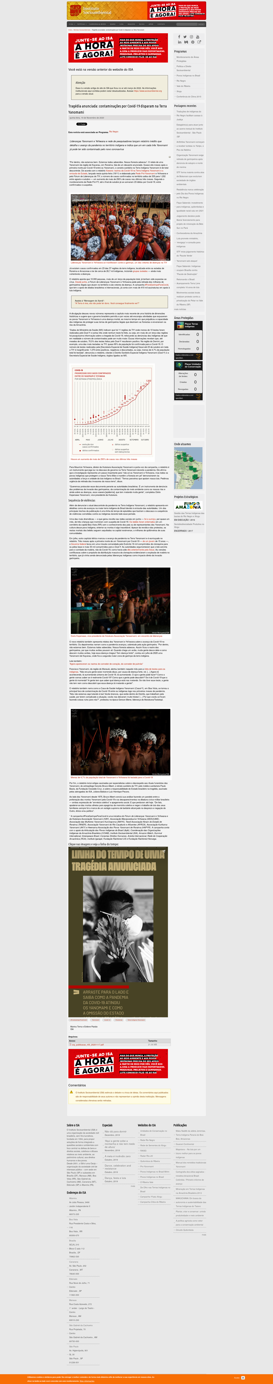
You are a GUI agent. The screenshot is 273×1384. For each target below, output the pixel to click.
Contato (161, 24)
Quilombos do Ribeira (150, 1161)
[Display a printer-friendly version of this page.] (169, 156)
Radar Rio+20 (146, 1155)
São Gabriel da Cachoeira (81, 1325)
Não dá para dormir (116, 1131)
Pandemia (119, 1020)
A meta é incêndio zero (118, 1156)
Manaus (72, 1300)
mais (133, 1186)
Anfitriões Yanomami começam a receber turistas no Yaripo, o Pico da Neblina (190, 145)
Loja (121, 24)
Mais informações (87, 1381)
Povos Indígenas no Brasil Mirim (154, 1171)
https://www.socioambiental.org (148, 90)
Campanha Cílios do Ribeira (153, 1201)
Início (70, 30)
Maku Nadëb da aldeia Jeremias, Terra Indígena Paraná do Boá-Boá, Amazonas (191, 1134)
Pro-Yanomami (147, 1166)
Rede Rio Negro (147, 1140)
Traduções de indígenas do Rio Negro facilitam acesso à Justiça (189, 115)
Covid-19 (107, 1020)
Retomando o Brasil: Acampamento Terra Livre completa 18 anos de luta (188, 283)
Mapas (112, 24)
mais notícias (180, 309)
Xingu (179, 91)
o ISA (71, 24)
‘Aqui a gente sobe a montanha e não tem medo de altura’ (120, 1144)
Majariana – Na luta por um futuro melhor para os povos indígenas (188, 1153)
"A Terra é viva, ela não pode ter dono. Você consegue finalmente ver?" (107, 303)
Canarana (73, 1261)
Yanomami (95, 1020)
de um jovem (149, 541)
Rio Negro (113, 131)
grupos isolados (140, 270)
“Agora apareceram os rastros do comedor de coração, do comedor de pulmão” (106, 663)
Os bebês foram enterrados (142, 521)
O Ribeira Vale (146, 1182)
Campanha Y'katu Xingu (151, 1196)
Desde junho (81, 281)
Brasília (72, 1240)
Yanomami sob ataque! (187, 260)
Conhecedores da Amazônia (189, 233)
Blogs (141, 24)
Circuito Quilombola (185, 1230)
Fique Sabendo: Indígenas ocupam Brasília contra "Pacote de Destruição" (188, 270)
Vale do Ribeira (183, 86)
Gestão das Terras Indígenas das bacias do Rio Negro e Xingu (189, 515)
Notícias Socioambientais (82, 30)
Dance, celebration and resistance (118, 1167)
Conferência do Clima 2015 (189, 96)
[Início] (90, 17)
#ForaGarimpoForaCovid (156, 284)
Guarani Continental (185, 1144)
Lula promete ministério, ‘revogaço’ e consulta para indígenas (188, 242)
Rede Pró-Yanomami (145, 173)
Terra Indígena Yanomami (136, 1020)
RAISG (143, 1150)
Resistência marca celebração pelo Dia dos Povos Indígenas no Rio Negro (190, 193)
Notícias (81, 24)
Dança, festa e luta (115, 1178)
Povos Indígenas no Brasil (188, 75)
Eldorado (73, 1279)
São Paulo (73, 1346)
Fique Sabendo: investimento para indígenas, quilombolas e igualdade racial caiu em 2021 (190, 206)
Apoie (151, 24)
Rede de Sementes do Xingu (153, 1145)
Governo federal (78, 543)
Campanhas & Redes (97, 24)
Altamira (73, 1198)
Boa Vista (73, 1219)
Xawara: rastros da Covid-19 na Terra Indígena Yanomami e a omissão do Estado (116, 172)
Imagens (131, 24)
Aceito (236, 1378)
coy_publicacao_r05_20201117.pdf (88, 1044)
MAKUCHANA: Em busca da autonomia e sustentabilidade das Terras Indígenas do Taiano (191, 1202)
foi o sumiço (150, 518)
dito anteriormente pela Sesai (140, 549)
